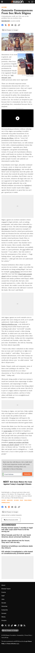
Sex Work (16, 500)
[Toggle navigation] (2, 1)
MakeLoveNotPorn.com (9, 324)
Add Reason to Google (11, 30)
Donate (3, 603)
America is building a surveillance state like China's (17, 547)
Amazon (4, 620)
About (3, 585)
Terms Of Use (4, 637)
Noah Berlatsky (5, 21)
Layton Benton (15, 272)
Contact (3, 613)
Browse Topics (5, 589)
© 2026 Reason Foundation (8, 635)
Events (3, 592)
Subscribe (27, 474)
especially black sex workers (10, 169)
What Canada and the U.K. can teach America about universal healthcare (16, 536)
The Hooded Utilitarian (17, 497)
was (23, 249)
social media (8, 431)
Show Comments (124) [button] (11, 520)
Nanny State (10, 500)
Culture (4, 7)
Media (3, 617)
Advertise (4, 606)
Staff (2, 596)
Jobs (2, 599)
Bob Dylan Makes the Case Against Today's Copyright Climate (17, 483)
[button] (32, 2)
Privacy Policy (28, 635)
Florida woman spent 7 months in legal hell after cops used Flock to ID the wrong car (17, 529)
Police (21, 500)
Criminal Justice (5, 502)
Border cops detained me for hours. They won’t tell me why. (15, 541)
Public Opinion (27, 500)
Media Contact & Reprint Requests (11, 515)
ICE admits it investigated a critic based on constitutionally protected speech (17, 552)
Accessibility (20, 635)
